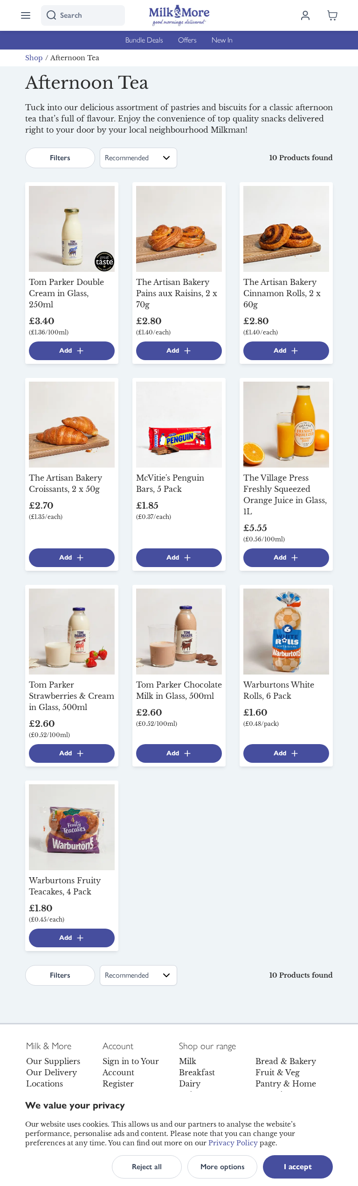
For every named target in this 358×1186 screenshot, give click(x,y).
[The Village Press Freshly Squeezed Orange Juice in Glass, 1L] (286, 423)
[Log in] (305, 15)
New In (222, 40)
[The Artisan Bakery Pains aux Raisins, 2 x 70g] (179, 228)
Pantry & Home (285, 1083)
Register (118, 1083)
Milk (187, 1061)
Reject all (147, 1166)
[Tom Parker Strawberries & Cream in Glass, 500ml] (72, 630)
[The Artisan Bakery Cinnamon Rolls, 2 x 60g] (286, 228)
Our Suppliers (53, 1061)
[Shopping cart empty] (332, 15)
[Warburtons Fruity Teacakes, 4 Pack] (72, 826)
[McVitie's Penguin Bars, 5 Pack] (179, 423)
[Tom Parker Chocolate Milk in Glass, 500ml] (179, 630)
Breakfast (197, 1072)
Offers (187, 40)
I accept (298, 1166)
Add (65, 351)
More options (222, 1166)
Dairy (189, 1083)
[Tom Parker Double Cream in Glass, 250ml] (72, 228)
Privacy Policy (233, 1143)
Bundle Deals (144, 40)
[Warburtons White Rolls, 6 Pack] (286, 630)
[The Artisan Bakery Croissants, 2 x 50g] (72, 423)
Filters (60, 157)
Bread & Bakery (285, 1061)
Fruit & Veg (277, 1072)
